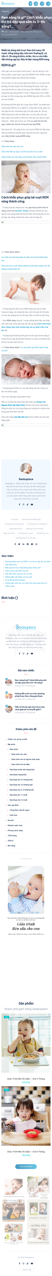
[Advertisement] (26, 970)
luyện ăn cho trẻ (9, 533)
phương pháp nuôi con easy (26, 538)
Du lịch (11, 820)
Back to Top (27, 1270)
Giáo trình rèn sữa (19, 754)
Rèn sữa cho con (43, 533)
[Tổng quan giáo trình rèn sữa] (13, 1187)
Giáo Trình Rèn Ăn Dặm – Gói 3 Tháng (26, 1078)
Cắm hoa (13, 815)
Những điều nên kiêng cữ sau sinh (18, 577)
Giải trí (10, 841)
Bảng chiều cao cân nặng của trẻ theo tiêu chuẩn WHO (23, 157)
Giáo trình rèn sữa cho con (12, 146)
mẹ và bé (14, 519)
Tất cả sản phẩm (26, 1166)
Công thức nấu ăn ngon (20, 810)
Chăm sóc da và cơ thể (17, 739)
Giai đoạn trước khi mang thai (22, 769)
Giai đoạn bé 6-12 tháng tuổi (37, 524)
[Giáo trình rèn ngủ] (38, 1233)
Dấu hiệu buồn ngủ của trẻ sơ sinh (18, 574)
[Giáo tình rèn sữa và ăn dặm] (38, 1210)
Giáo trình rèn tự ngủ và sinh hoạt (25, 759)
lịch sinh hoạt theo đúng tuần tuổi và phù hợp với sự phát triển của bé (26, 327)
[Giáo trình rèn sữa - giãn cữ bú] (38, 1187)
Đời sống (11, 846)
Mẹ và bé (11, 744)
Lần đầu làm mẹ (21, 417)
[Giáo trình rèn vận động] (13, 1210)
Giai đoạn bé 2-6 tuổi (18, 800)
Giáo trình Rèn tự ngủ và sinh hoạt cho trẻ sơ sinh (21, 152)
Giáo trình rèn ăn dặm (20, 764)
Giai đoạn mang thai (18, 775)
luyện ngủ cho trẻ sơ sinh (34, 529)
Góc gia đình (13, 805)
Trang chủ (5, 11)
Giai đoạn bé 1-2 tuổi (26, 533)
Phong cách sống (15, 830)
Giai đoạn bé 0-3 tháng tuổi (31, 32)
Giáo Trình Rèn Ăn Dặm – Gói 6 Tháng (26, 1151)
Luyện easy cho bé (15, 529)
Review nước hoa (15, 825)
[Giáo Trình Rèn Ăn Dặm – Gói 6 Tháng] (26, 1116)
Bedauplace (14, 32)
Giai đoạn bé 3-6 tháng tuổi (14, 524)
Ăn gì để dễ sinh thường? (15, 580)
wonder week (21, 211)
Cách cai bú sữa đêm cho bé (16, 571)
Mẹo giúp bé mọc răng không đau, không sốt (23, 568)
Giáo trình (14, 749)
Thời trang (12, 835)
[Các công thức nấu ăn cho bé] (13, 1233)
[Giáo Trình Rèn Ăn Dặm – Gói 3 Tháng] (26, 1043)
